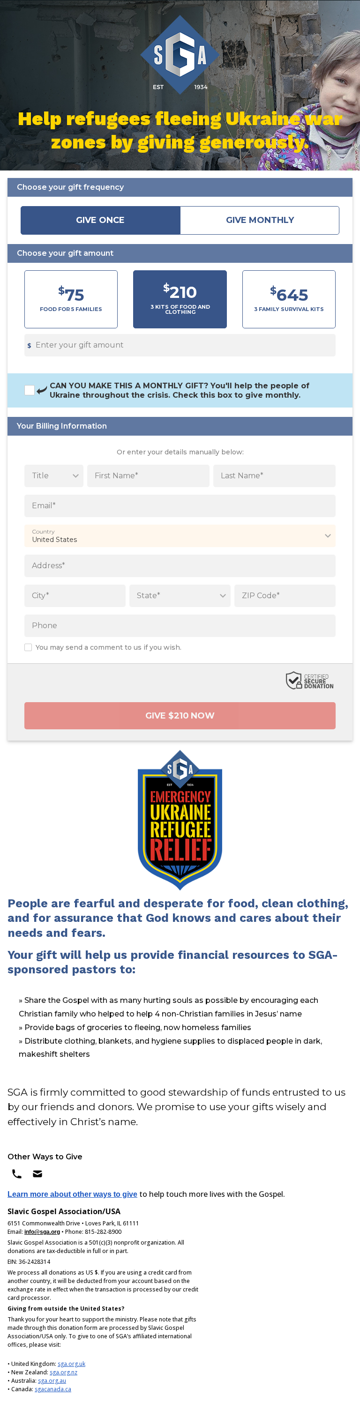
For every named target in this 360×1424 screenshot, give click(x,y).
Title (40, 475)
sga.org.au (52, 1381)
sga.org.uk (71, 1364)
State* (148, 595)
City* (40, 595)
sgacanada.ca (53, 1389)
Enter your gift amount (80, 345)
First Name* (116, 475)
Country (43, 531)
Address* (48, 565)
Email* (44, 505)
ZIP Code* (261, 595)
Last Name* (242, 475)
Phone (44, 625)
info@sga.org (42, 1232)
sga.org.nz (63, 1372)
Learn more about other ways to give (72, 1194)
